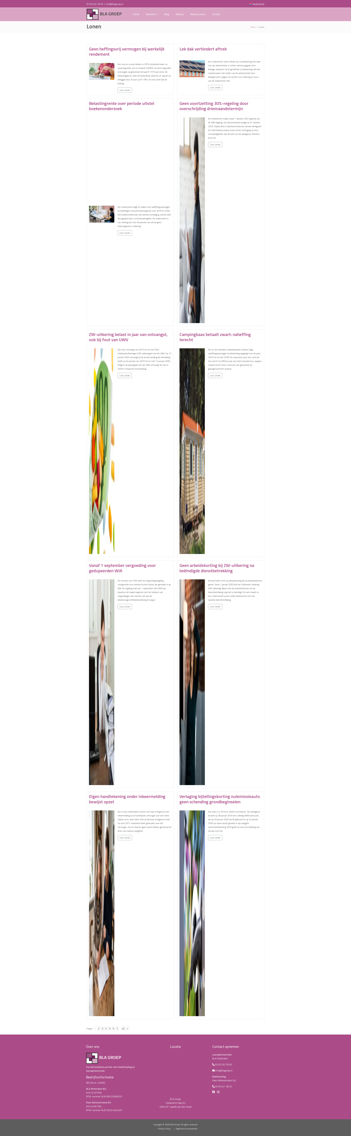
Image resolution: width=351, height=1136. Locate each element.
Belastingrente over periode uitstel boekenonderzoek (121, 106)
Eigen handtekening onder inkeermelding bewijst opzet (127, 799)
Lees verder (124, 90)
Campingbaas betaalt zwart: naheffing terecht (215, 337)
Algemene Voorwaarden (186, 1128)
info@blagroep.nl (114, 4)
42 (123, 1028)
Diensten (150, 14)
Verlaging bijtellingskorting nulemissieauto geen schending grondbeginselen (219, 799)
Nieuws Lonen (197, 14)
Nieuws (180, 14)
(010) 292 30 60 (95, 4)
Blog (166, 14)
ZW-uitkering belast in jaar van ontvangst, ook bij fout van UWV (128, 337)
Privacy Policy (164, 1128)
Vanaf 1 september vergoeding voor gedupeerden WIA (122, 568)
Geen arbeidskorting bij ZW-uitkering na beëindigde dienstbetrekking (216, 568)
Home (136, 14)
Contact (216, 14)
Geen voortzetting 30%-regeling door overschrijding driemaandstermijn (213, 106)
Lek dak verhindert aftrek (203, 49)
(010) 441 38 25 (223, 1086)
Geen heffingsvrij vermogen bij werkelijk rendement (127, 51)
